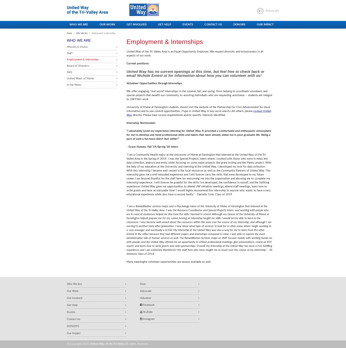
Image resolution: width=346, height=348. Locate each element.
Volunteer (145, 297)
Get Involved (137, 24)
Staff (69, 53)
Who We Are (79, 24)
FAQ (69, 72)
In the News (74, 84)
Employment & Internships (83, 59)
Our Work (107, 24)
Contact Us (213, 24)
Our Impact (265, 24)
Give (143, 283)
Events (188, 24)
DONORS (239, 24)
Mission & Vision (77, 47)
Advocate (145, 290)
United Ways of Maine (80, 78)
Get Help (164, 24)
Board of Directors (78, 66)
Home (69, 33)
